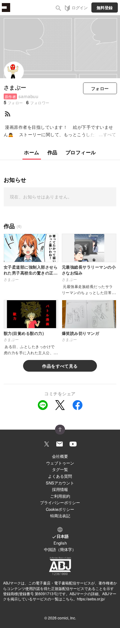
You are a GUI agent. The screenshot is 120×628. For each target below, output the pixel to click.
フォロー (100, 88)
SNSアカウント (60, 483)
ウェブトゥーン (60, 463)
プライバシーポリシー (60, 502)
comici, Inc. (67, 617)
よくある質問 (60, 476)
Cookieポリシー (60, 509)
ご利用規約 (60, 496)
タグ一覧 (60, 469)
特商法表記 (60, 516)
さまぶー (15, 87)
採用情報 (60, 489)
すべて (109, 134)
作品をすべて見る (60, 366)
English (60, 543)
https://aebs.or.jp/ (91, 598)
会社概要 (60, 456)
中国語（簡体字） (60, 549)
